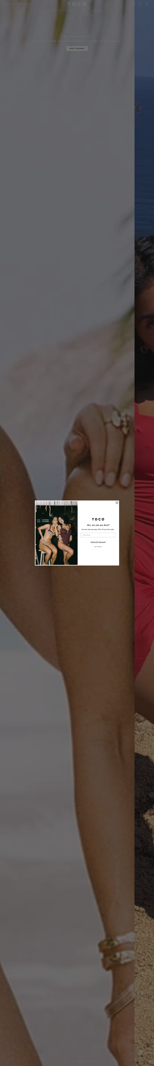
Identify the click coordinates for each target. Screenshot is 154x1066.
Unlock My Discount (98, 542)
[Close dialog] (117, 502)
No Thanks (98, 547)
